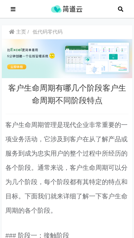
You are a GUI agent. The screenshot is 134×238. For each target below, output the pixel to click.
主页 (20, 32)
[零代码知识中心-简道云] (66, 8)
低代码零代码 (48, 32)
